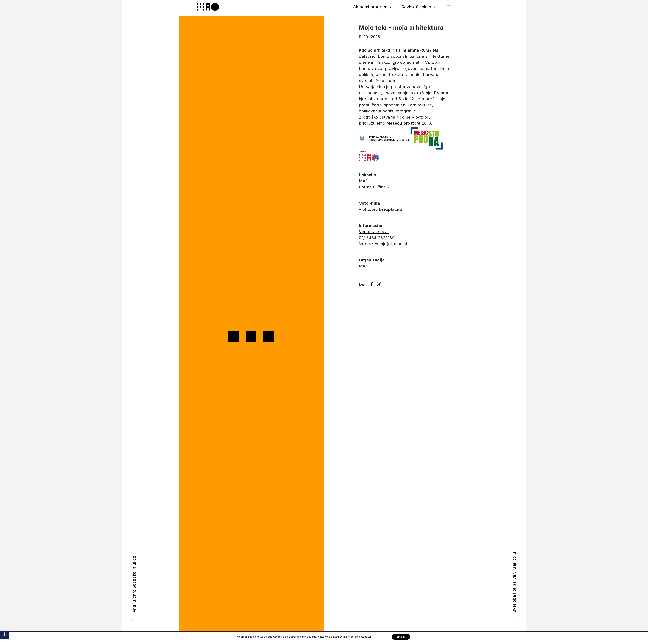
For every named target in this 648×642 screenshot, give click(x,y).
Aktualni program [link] (370, 6)
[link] (4, 635)
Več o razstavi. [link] (374, 231)
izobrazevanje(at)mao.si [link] (383, 243)
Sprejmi (401, 636)
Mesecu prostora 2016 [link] (408, 123)
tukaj (368, 636)
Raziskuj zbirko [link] (416, 6)
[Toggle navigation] (448, 7)
